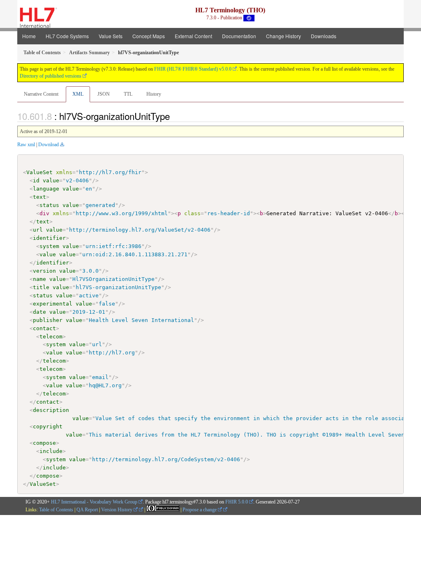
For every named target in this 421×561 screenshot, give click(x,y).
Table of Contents (56, 510)
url (38, 230)
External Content (193, 35)
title (41, 287)
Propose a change (200, 510)
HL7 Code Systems (67, 35)
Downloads (323, 35)
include (50, 451)
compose (44, 443)
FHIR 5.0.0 (236, 502)
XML (77, 94)
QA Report (87, 510)
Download (48, 144)
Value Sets (111, 35)
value (51, 180)
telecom (50, 336)
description (51, 410)
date (39, 312)
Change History (283, 35)
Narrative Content (41, 94)
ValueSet (39, 172)
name (39, 279)
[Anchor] (174, 115)
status (49, 205)
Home (29, 35)
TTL (128, 94)
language (46, 189)
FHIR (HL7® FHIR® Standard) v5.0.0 (192, 69)
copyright (47, 426)
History (153, 94)
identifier (49, 238)
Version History (117, 510)
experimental (52, 304)
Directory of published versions (50, 76)
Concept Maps (148, 35)
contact (44, 328)
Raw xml (26, 144)
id (36, 180)
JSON (103, 94)
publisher (47, 320)
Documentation (239, 35)
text (39, 197)
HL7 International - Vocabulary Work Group (94, 502)
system (49, 246)
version (44, 271)
